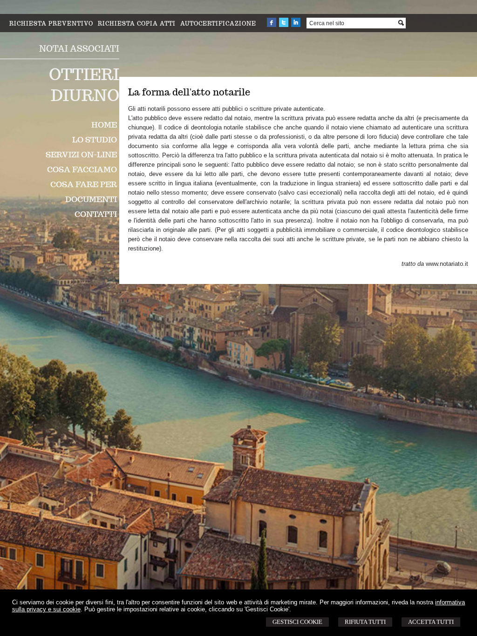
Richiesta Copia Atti (137, 23)
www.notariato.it (447, 263)
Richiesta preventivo (51, 23)
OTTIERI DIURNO (84, 85)
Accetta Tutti (431, 621)
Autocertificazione (218, 23)
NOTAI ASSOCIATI (79, 48)
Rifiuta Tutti (365, 621)
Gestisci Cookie (297, 621)
